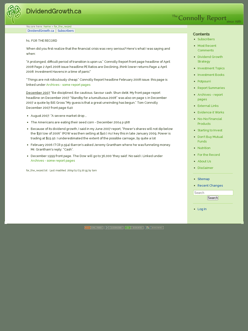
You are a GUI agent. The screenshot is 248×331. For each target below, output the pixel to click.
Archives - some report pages (68, 85)
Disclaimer (205, 168)
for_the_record (62, 26)
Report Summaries (211, 88)
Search (213, 198)
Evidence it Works (211, 112)
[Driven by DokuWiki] (154, 228)
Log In (202, 209)
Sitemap (203, 179)
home (47, 26)
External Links (208, 106)
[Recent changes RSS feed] (94, 228)
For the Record (209, 155)
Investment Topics (211, 68)
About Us (204, 161)
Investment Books (211, 75)
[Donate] (134, 228)
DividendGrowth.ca (53, 11)
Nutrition (204, 148)
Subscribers (66, 30)
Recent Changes (210, 185)
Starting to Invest (210, 130)
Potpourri (204, 81)
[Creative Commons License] (114, 228)
